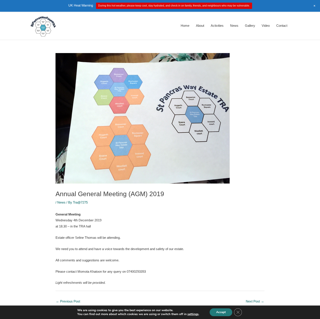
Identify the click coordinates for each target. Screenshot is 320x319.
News (234, 25)
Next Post (255, 301)
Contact (281, 25)
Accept (221, 312)
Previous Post (68, 301)
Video (266, 25)
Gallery (250, 25)
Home (185, 25)
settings (193, 314)
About (200, 25)
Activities (217, 25)
